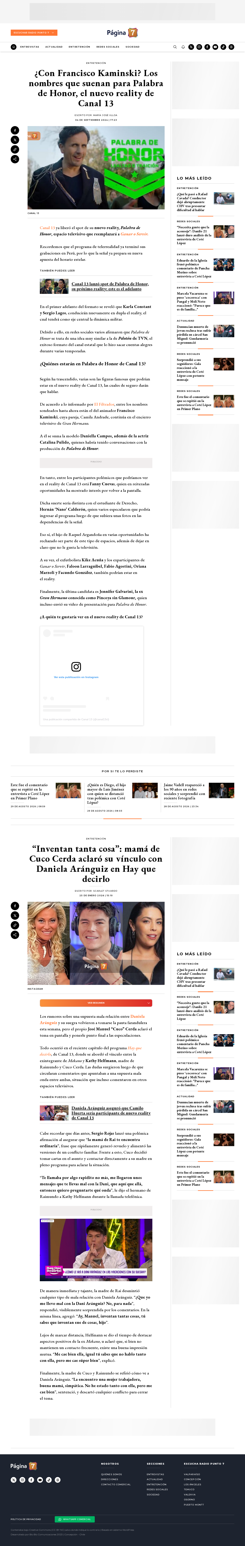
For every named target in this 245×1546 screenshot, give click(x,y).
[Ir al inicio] (13, 47)
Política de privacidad (26, 1519)
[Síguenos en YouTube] (215, 47)
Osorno (189, 1499)
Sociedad (133, 46)
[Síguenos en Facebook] (207, 47)
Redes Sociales (107, 46)
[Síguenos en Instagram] (199, 47)
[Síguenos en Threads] (231, 47)
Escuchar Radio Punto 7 (31, 32)
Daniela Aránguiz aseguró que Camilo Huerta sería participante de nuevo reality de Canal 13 (111, 1113)
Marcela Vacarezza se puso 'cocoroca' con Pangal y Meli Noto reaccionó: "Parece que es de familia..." (193, 301)
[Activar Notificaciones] (183, 47)
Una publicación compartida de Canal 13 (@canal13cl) (76, 719)
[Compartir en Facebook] (15, 130)
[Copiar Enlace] (15, 149)
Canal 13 (47, 227)
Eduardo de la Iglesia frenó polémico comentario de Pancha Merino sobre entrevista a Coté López (194, 268)
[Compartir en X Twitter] (15, 140)
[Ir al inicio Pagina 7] (122, 32)
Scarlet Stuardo (105, 891)
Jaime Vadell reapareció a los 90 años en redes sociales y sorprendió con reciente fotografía (184, 791)
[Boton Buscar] (175, 47)
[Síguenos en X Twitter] (191, 47)
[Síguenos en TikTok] (223, 47)
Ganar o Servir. (135, 234)
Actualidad (54, 46)
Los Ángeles (192, 1484)
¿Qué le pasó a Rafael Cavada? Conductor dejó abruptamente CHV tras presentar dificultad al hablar (192, 202)
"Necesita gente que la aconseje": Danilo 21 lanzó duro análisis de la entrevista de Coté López (194, 235)
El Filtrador (104, 404)
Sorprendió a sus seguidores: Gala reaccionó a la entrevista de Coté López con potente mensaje (190, 369)
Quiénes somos (111, 1474)
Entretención (79, 46)
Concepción (192, 1479)
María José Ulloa (105, 115)
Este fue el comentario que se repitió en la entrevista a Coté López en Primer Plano (194, 403)
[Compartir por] (15, 159)
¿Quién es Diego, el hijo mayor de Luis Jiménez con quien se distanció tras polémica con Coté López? (106, 793)
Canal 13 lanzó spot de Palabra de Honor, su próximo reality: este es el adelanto (110, 286)
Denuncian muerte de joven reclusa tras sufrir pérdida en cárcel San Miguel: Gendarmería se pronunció (194, 334)
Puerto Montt (194, 1504)
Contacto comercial (116, 1484)
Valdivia (190, 1494)
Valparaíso (192, 1474)
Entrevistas (29, 46)
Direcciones (109, 1479)
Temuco (189, 1489)
